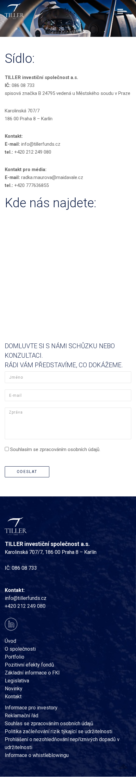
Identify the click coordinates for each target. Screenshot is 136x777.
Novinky (13, 689)
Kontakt (13, 697)
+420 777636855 (31, 185)
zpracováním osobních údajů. (70, 449)
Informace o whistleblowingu (37, 755)
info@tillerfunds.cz (40, 144)
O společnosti (20, 649)
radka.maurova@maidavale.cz (52, 177)
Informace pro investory (31, 708)
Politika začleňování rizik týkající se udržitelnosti (58, 731)
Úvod (10, 641)
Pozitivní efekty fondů (29, 665)
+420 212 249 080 (32, 152)
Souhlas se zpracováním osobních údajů (49, 724)
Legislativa (17, 681)
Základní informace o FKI (32, 673)
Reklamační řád (21, 716)
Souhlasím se (55, 449)
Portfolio (14, 657)
